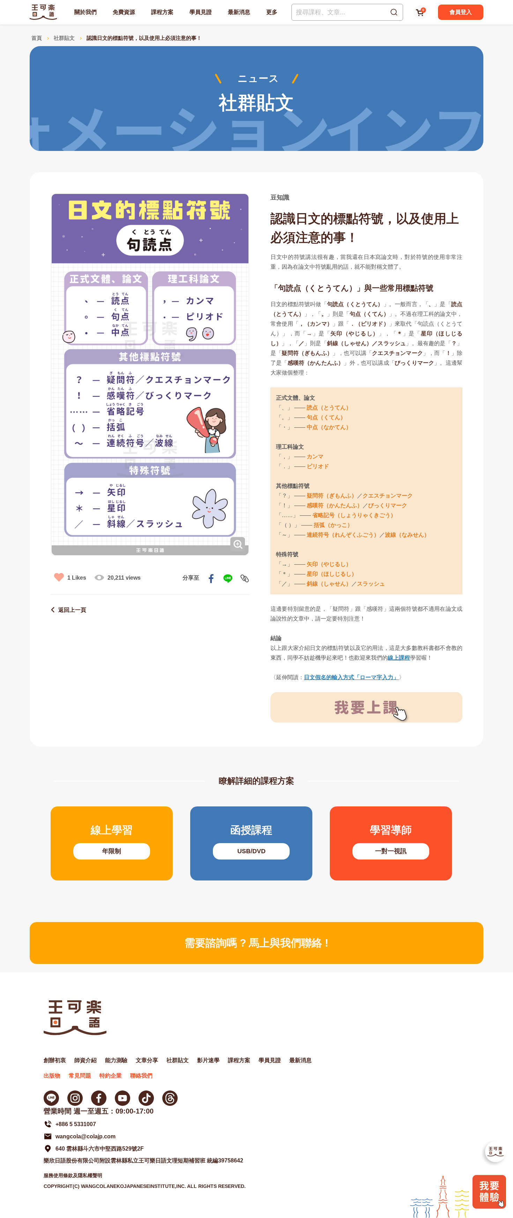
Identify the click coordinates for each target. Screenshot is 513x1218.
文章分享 (147, 1060)
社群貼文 (64, 38)
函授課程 (251, 843)
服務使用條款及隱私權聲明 (73, 1175)
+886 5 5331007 (75, 1124)
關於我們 (85, 12)
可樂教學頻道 (122, 1098)
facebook (211, 578)
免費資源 (124, 12)
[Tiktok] (146, 1098)
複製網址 (245, 578)
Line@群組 (51, 1098)
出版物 (52, 1076)
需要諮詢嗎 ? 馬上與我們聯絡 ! (256, 943)
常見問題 (80, 1076)
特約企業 (110, 1076)
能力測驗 (116, 1060)
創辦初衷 (55, 1060)
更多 (271, 12)
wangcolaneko (75, 1098)
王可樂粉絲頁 (98, 1098)
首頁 (36, 38)
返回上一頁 (72, 610)
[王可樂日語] (43, 12)
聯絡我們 (141, 1076)
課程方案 (162, 12)
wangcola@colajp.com (85, 1136)
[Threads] (170, 1098)
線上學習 (112, 843)
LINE (228, 578)
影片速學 (208, 1060)
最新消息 (239, 12)
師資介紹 (85, 1060)
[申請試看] (489, 1207)
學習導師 (391, 843)
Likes (76, 578)
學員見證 (200, 12)
